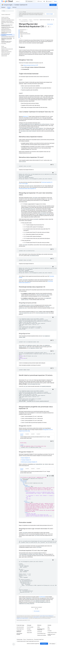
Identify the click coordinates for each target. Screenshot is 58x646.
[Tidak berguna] (53, 20)
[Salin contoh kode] (53, 164)
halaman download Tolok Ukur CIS (30, 65)
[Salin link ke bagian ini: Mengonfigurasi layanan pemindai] (37, 303)
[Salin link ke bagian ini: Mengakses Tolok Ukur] (34, 60)
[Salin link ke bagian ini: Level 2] (24, 93)
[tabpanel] (36, 442)
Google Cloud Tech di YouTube (51, 635)
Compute (30, 19)
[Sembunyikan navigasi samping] (14, 644)
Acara (49, 628)
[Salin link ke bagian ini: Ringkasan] (26, 47)
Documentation (24, 19)
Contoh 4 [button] (38, 433)
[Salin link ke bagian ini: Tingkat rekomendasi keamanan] (39, 73)
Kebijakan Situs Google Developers (22, 618)
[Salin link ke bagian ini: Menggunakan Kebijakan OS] (34, 452)
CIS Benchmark (42, 596)
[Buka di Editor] (51, 476)
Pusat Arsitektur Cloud (41, 633)
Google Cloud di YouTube (52, 632)
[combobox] (31, 1)
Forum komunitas (30, 627)
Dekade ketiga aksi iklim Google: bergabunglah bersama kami (28, 641)
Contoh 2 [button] (27, 433)
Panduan (9, 7)
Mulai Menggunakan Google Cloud (41, 629)
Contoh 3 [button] (32, 433)
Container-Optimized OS (20, 5)
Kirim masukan (50, 24)
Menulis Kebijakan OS (25, 457)
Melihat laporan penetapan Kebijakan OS (29, 461)
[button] (7, 43)
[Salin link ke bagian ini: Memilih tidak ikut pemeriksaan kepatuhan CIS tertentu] (20, 377)
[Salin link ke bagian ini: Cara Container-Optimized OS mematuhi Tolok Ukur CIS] (20, 113)
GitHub (38, 627)
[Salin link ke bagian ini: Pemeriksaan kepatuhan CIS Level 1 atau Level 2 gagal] (48, 550)
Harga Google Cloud (20, 628)
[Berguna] (52, 20)
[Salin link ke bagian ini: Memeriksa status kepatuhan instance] (43, 136)
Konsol (40, 1)
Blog (48, 627)
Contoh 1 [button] (21, 433)
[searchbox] (7, 11)
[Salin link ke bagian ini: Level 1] (23, 80)
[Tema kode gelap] (51, 164)
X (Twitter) (49, 630)
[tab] (21, 434)
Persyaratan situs (30, 639)
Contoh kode (39, 631)
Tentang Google (19, 639)
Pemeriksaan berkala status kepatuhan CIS (27, 188)
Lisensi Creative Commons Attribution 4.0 (46, 615)
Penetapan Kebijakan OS (26, 459)
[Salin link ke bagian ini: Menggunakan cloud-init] (32, 426)
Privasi (24, 639)
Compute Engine (8, 5)
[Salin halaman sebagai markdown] (49, 27)
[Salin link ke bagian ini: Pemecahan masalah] (32, 522)
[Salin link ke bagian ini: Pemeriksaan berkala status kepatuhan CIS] (46, 287)
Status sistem (29, 632)
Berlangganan (44, 643)
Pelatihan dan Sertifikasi (41, 635)
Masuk (55, 1)
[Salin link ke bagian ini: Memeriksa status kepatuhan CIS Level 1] (45, 157)
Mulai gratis (53, 4)
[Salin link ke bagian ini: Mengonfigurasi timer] (31, 333)
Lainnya (17, 1)
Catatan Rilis (29, 630)
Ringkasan (3, 7)
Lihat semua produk (20, 627)
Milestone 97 (25, 116)
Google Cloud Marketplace (19, 631)
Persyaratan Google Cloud (38, 639)
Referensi (14, 7)
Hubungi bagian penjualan (19, 634)
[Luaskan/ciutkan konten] (27, 29)
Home (20, 19)
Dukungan (29, 628)
